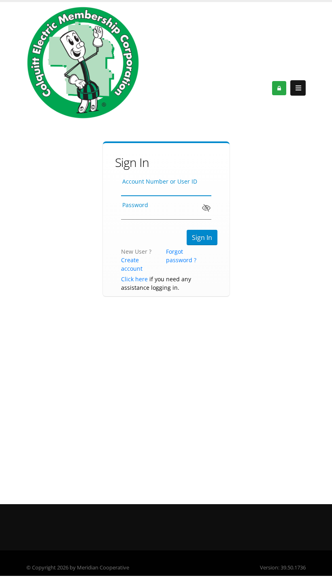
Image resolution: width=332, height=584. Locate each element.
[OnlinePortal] (83, 62)
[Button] (298, 88)
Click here (134, 279)
